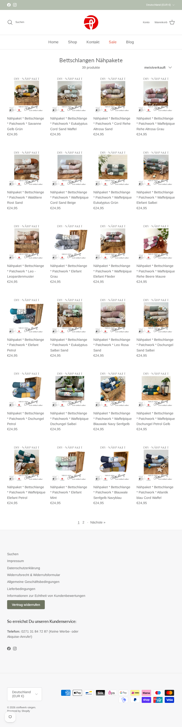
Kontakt (92, 42)
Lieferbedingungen (21, 589)
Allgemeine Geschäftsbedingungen (33, 582)
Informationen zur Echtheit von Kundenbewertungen (46, 596)
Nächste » (97, 522)
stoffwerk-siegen (25, 707)
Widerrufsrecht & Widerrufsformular (33, 575)
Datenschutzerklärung (23, 568)
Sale (113, 42)
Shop (72, 42)
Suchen (12, 554)
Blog (130, 42)
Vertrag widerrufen (26, 605)
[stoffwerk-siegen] (91, 22)
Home (53, 42)
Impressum (15, 561)
